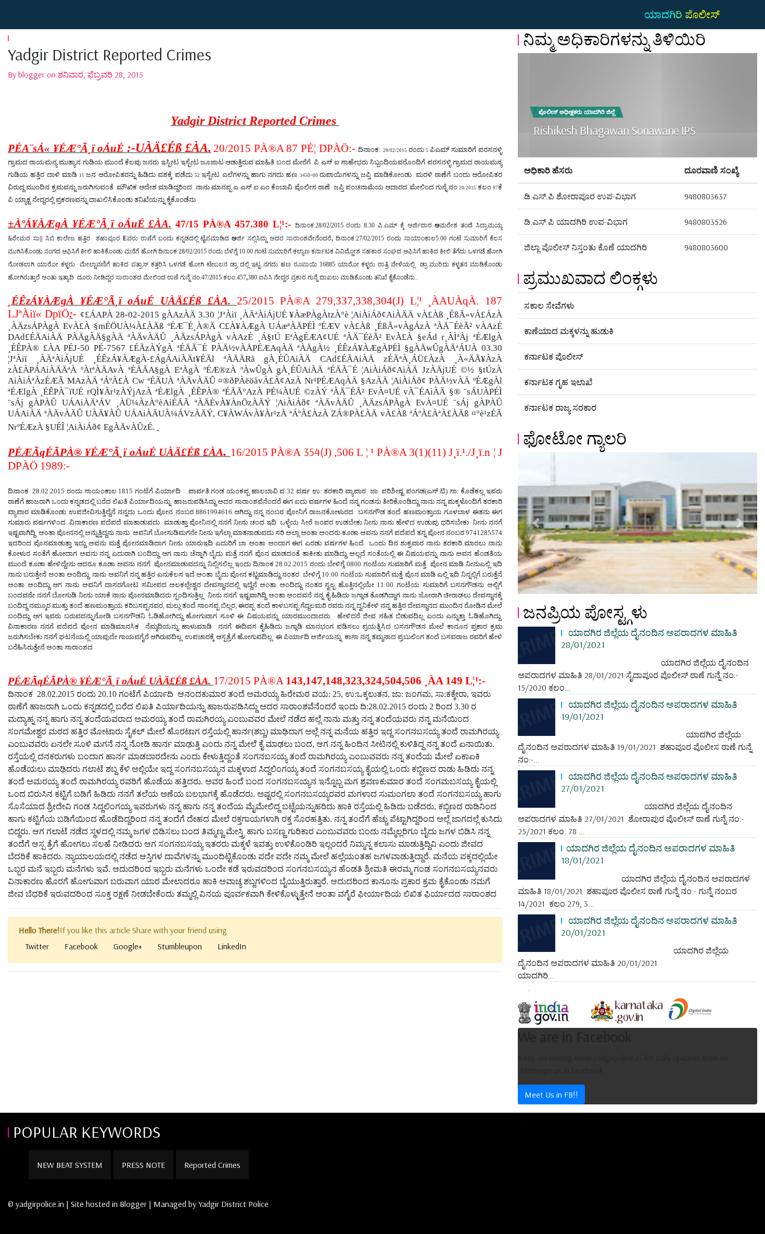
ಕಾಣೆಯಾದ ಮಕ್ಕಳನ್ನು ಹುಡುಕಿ (569, 331)
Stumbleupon (180, 946)
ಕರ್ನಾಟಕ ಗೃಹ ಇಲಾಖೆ (558, 382)
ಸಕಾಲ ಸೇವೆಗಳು (549, 305)
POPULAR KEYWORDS (87, 1131)
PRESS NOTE (143, 1165)
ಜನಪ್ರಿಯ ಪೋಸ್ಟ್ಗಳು (585, 612)
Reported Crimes (212, 1165)
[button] (536, 523)
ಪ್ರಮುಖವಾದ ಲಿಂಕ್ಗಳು (590, 278)
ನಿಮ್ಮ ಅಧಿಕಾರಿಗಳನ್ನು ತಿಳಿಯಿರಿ (614, 39)
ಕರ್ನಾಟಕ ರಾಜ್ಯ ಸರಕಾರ (560, 407)
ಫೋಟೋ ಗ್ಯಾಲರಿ (575, 438)
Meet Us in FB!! (551, 1094)
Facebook (81, 946)
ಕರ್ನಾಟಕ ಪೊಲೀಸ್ (553, 356)
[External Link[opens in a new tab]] (553, 1008)
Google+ (127, 946)
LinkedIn (232, 946)
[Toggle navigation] (22, 14)
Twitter (37, 946)
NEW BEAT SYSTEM (70, 1165)
